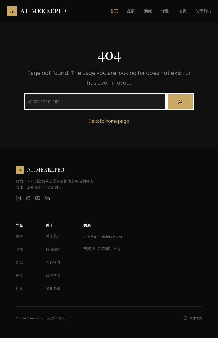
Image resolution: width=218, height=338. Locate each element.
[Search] (180, 101)
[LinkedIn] (47, 198)
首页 (19, 236)
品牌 (19, 249)
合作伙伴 (53, 262)
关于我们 (53, 236)
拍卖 (19, 288)
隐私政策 (53, 275)
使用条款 (53, 288)
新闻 (19, 262)
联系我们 (53, 249)
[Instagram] (18, 198)
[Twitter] (28, 198)
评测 (19, 275)
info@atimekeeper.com (103, 236)
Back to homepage (109, 121)
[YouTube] (37, 198)
